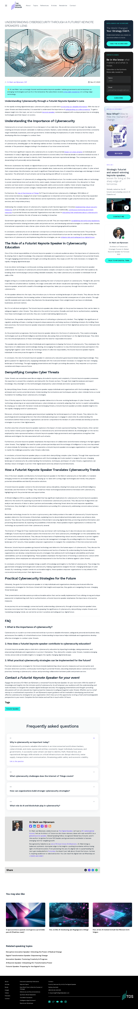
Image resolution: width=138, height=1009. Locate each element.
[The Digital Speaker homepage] (16, 5)
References (44, 5)
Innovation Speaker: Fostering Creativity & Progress (26, 959)
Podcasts (7, 996)
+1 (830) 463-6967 (36, 856)
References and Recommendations (30, 992)
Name (110, 78)
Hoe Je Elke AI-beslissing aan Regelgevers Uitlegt (68, 930)
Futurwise (51, 851)
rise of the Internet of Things (28, 193)
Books (6, 987)
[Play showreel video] (119, 205)
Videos (7, 993)
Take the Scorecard (119, 44)
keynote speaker (48, 112)
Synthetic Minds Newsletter (28, 995)
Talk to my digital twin (118, 260)
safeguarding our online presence (77, 109)
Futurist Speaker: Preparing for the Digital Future (25, 966)
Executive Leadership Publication (29, 981)
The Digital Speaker (66, 831)
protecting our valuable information (74, 107)
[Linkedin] (34, 826)
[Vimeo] (42, 826)
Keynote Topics (24, 984)
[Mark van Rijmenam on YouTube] (57, 1002)
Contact (73, 5)
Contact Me (118, 217)
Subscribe (118, 98)
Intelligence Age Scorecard (27, 1000)
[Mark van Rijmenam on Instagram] (66, 1002)
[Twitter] (30, 826)
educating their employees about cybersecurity (80, 212)
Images (7, 990)
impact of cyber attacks (73, 152)
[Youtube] (38, 826)
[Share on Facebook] (93, 870)
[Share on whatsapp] (96, 870)
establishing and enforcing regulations (85, 221)
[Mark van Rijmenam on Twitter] (53, 1002)
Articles (54, 5)
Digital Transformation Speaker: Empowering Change (27, 955)
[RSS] (49, 826)
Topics (35, 5)
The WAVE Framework (26, 997)
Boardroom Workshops (26, 1003)
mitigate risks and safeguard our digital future (77, 237)
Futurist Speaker (13, 709)
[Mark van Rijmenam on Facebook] (62, 1002)
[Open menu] (6, 5)
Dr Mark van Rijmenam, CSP (17, 82)
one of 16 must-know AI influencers (64, 844)
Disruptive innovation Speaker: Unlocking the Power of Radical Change (34, 952)
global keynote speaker (37, 836)
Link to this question (17, 761)
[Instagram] (46, 826)
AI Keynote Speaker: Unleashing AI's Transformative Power (29, 963)
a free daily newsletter (71, 92)
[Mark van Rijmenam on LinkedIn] (49, 1002)
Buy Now (118, 153)
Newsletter (63, 5)
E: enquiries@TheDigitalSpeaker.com (58, 993)
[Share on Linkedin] (85, 870)
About (28, 5)
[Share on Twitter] (89, 870)
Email (110, 87)
